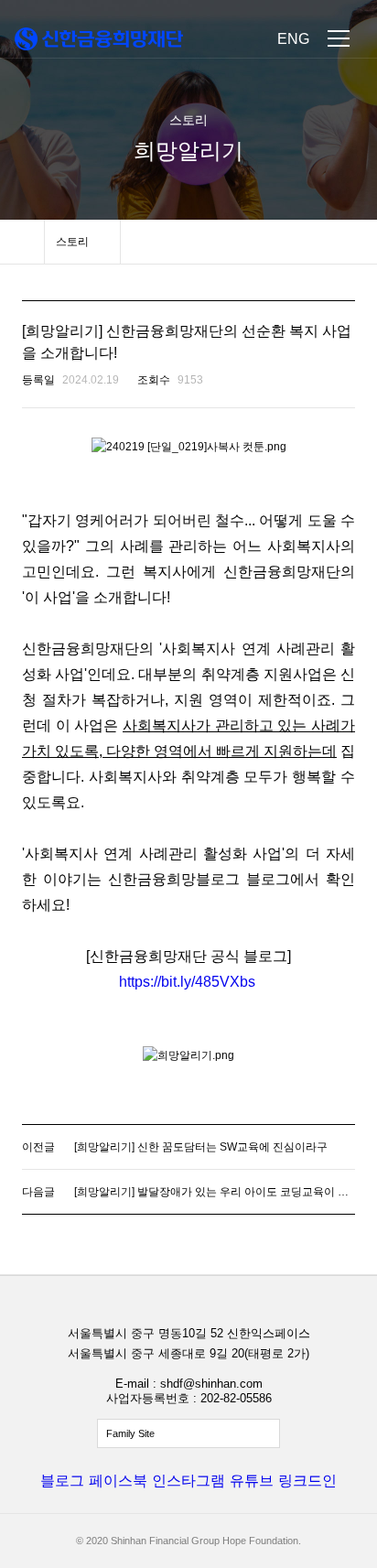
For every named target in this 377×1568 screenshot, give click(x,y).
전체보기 (188, 1433)
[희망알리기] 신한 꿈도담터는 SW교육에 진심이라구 (201, 1147)
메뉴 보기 (339, 38)
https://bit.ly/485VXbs (187, 981)
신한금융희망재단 (99, 38)
